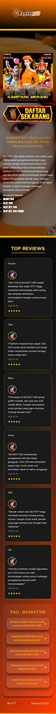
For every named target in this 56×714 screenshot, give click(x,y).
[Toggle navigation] (3, 22)
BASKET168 (23, 703)
